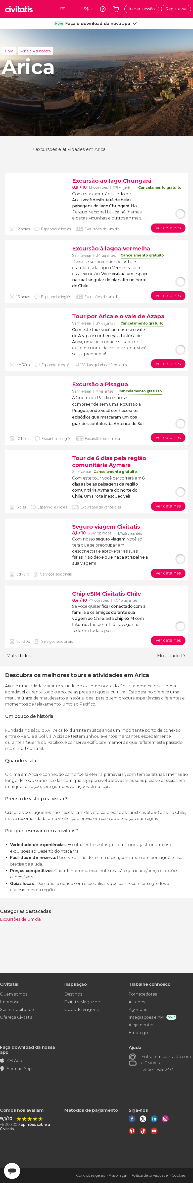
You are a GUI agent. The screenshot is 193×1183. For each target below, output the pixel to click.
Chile (9, 51)
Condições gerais (90, 1175)
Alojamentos (141, 1024)
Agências (138, 1009)
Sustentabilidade (17, 1009)
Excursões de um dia (20, 919)
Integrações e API (146, 1017)
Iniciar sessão (142, 9)
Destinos (73, 994)
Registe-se (176, 9)
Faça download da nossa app (27, 1049)
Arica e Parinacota (35, 51)
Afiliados (137, 1002)
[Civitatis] (19, 9)
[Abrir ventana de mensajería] (12, 1171)
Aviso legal (117, 1175)
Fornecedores (143, 994)
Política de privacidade (149, 1175)
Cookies (178, 1175)
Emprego (138, 1032)
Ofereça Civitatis (16, 1017)
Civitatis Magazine (82, 1002)
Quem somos (13, 994)
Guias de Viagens (81, 1009)
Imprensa (9, 1002)
